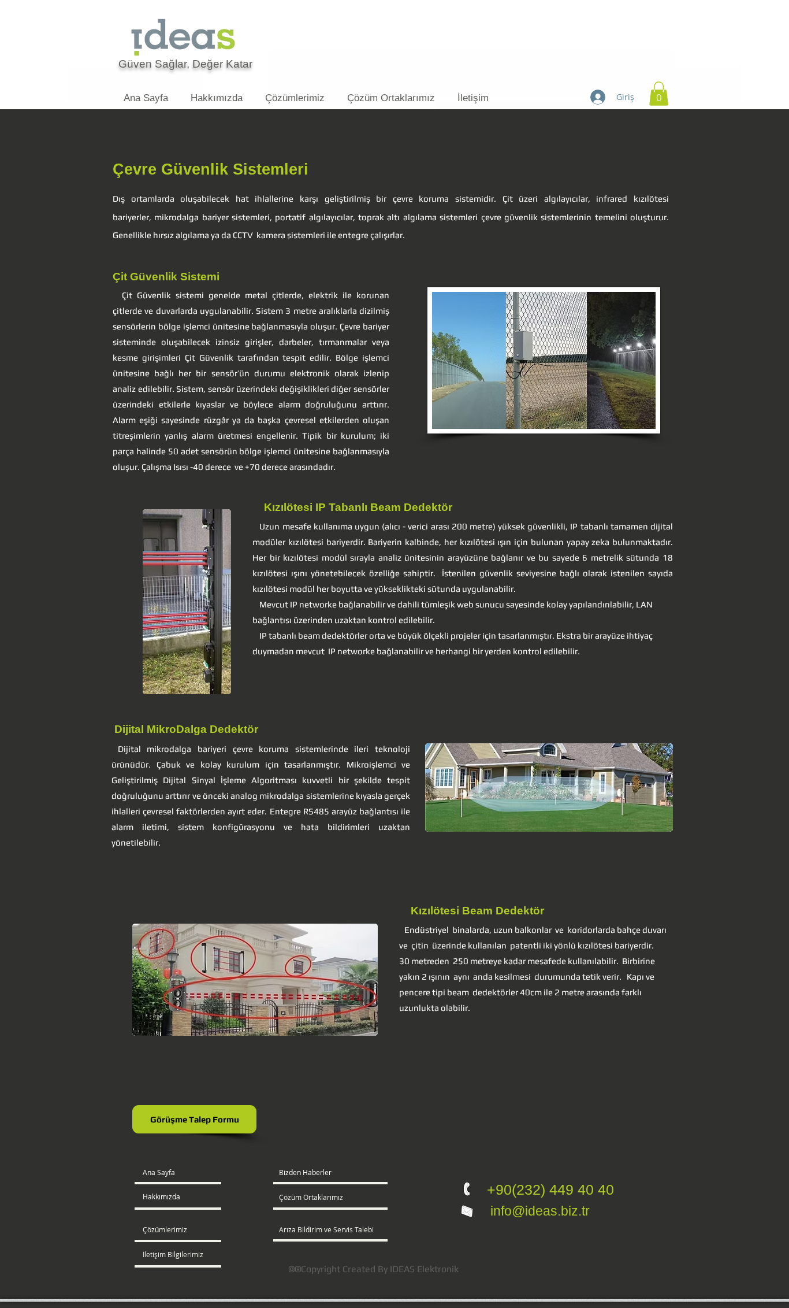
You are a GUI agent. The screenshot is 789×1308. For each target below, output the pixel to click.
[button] (659, 93)
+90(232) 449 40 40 (550, 1189)
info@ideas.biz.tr (538, 1210)
